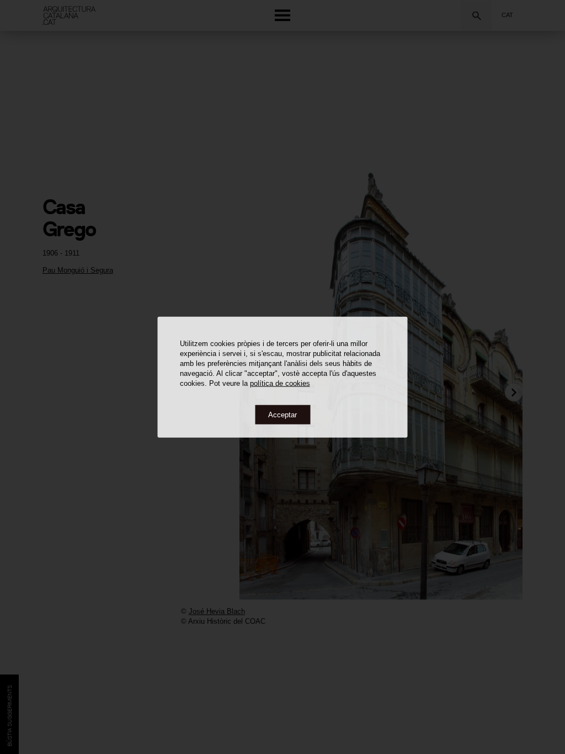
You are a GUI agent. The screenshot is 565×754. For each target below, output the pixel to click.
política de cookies (280, 383)
